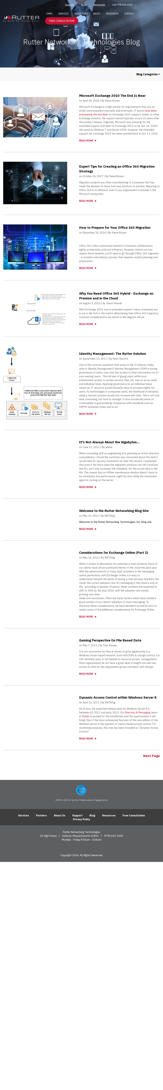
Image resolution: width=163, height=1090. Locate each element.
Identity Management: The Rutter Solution (112, 353)
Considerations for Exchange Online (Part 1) (113, 552)
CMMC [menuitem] (49, 13)
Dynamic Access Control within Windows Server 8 (117, 697)
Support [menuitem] (69, 4)
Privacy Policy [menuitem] (81, 819)
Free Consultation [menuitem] (134, 815)
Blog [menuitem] (83, 4)
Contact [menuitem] (129, 13)
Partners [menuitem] (41, 815)
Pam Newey (110, 645)
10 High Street (48, 835)
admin (108, 447)
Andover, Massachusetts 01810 (80, 835)
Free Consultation (61, 20)
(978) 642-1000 (113, 835)
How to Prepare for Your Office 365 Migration (114, 227)
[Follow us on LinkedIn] (81, 847)
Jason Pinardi (114, 303)
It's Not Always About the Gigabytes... (109, 442)
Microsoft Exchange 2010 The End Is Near (112, 95)
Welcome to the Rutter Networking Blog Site (114, 510)
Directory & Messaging (138, 712)
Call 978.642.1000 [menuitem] (122, 4)
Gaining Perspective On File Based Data (110, 640)
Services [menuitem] (63, 13)
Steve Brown (112, 100)
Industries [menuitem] (80, 13)
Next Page (151, 756)
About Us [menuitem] (59, 815)
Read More (86, 140)
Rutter (85, 716)
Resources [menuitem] (99, 4)
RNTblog (110, 515)
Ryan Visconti (120, 358)
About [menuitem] (96, 13)
